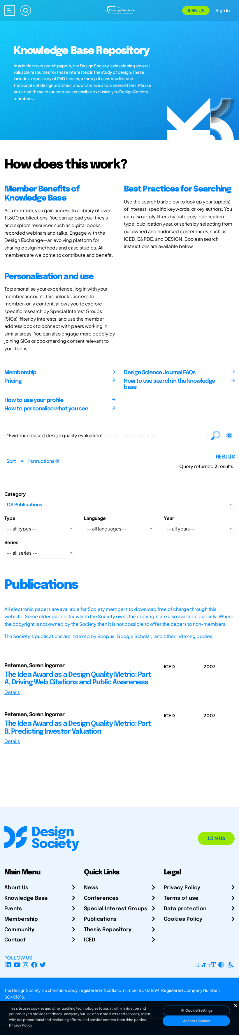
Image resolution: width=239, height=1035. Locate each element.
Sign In (222, 10)
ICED (89, 940)
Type (9, 518)
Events (13, 908)
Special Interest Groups (115, 908)
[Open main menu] (9, 10)
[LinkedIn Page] (8, 965)
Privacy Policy (182, 887)
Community (19, 929)
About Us (16, 887)
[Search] (25, 10)
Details (12, 692)
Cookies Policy (183, 919)
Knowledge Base (26, 898)
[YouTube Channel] (17, 965)
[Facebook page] (34, 965)
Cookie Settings (198, 1010)
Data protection (185, 908)
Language (95, 518)
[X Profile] (43, 965)
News (91, 887)
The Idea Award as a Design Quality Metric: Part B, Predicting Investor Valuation (77, 727)
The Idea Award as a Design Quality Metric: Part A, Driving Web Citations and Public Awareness (77, 678)
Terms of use (181, 898)
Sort (11, 461)
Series (11, 542)
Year (169, 518)
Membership (21, 919)
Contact (15, 940)
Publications (100, 919)
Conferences (101, 898)
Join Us (196, 10)
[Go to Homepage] (119, 10)
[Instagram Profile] (25, 965)
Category (15, 494)
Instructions (41, 461)
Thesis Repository (107, 929)
